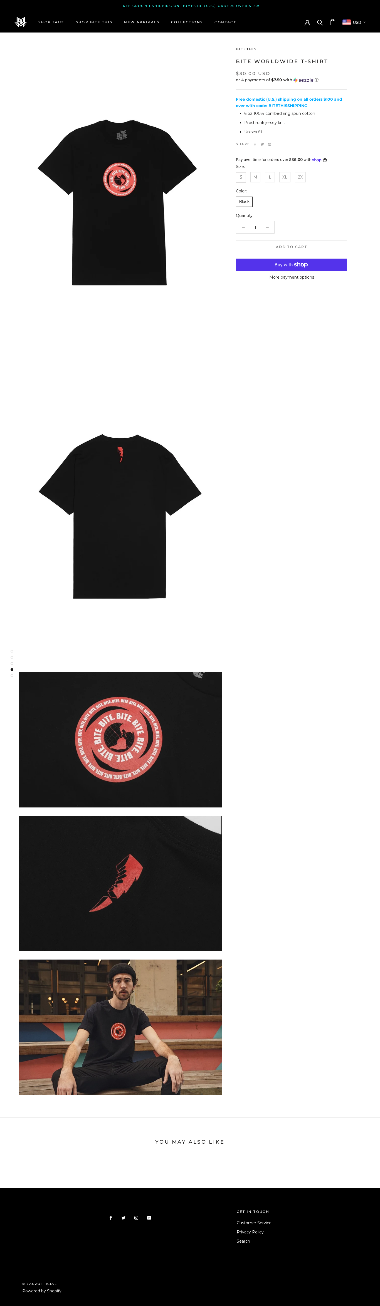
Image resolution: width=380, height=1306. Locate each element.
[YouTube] (149, 1218)
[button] (291, 80)
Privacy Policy (250, 1232)
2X (300, 177)
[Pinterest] (269, 144)
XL (284, 177)
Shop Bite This (94, 22)
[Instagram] (136, 1218)
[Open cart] (332, 22)
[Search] (320, 22)
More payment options (291, 277)
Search (243, 1241)
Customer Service (254, 1222)
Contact (225, 22)
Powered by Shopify (41, 1290)
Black (244, 201)
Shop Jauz (51, 22)
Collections (187, 22)
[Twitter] (262, 144)
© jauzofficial (39, 1284)
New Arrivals (141, 22)
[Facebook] (255, 144)
